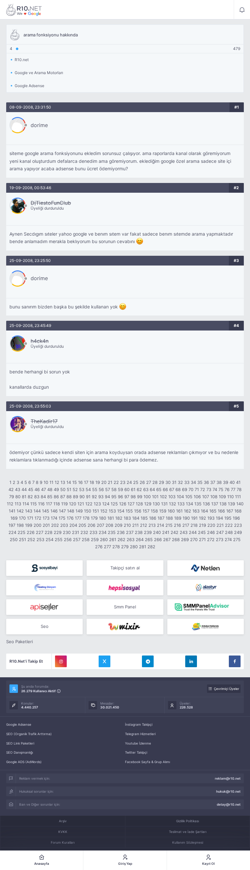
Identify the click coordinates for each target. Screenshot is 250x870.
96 (120, 496)
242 (174, 532)
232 (84, 532)
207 (100, 525)
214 (160, 525)
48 (49, 489)
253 (40, 539)
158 (154, 510)
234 (102, 532)
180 (102, 518)
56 (101, 489)
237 (129, 532)
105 (188, 496)
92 (94, 496)
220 (211, 525)
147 (62, 510)
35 (199, 482)
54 (88, 489)
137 (214, 503)
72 (202, 489)
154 (120, 510)
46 (37, 489)
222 (229, 525)
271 (202, 539)
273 (219, 539)
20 (103, 482)
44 (24, 489)
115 (33, 503)
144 (37, 510)
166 (221, 510)
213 (152, 525)
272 (211, 539)
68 (178, 489)
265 (149, 539)
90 (82, 496)
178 (86, 518)
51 (69, 489)
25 (135, 482)
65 (158, 489)
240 (157, 532)
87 (62, 496)
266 (158, 539)
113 (18, 503)
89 (75, 496)
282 (151, 546)
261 (112, 539)
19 (97, 482)
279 (125, 546)
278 (116, 546)
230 (67, 532)
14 (68, 482)
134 (189, 503)
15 (74, 482)
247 (220, 532)
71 (197, 489)
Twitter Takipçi (136, 752)
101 (155, 496)
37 (212, 482)
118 (56, 503)
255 (58, 539)
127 (131, 503)
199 (28, 525)
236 (121, 532)
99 (139, 496)
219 (202, 525)
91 (88, 496)
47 (43, 489)
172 (38, 518)
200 (37, 525)
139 (231, 503)
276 (99, 546)
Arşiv (63, 821)
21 (110, 482)
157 (146, 510)
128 (139, 503)
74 (215, 489)
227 (39, 532)
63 (145, 489)
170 (22, 518)
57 (107, 489)
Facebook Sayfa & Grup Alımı (147, 762)
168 (238, 510)
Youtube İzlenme (138, 743)
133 (181, 503)
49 (56, 489)
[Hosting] (205, 568)
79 (11, 496)
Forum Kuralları (63, 842)
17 (86, 482)
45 (30, 489)
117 (49, 503)
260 (104, 539)
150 (87, 510)
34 (193, 482)
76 (227, 489)
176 (70, 518)
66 (165, 489)
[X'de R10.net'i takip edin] (104, 661)
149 (79, 510)
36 (206, 482)
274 (228, 539)
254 (49, 539)
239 (148, 532)
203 (64, 525)
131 (164, 503)
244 (193, 532)
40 (232, 482)
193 (211, 518)
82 (30, 496)
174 (54, 518)
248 (229, 532)
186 (152, 518)
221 (220, 525)
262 (121, 539)
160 (171, 510)
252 (31, 539)
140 (239, 503)
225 (21, 532)
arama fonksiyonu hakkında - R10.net (24, 9)
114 (25, 503)
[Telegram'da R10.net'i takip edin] (148, 661)
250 (14, 539)
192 (202, 518)
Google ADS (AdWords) (24, 762)
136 (206, 503)
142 (20, 510)
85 (49, 496)
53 (81, 489)
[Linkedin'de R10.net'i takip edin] (191, 661)
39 (225, 482)
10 (46, 482)
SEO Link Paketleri (20, 743)
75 (220, 489)
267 (167, 539)
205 (82, 525)
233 (93, 532)
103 (171, 496)
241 (165, 532)
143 (28, 510)
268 (176, 539)
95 (114, 496)
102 (163, 496)
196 (236, 518)
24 (129, 482)
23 (122, 482)
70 (190, 489)
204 (73, 525)
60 (127, 489)
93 (101, 496)
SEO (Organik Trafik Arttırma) (29, 734)
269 (185, 539)
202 (55, 525)
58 (114, 489)
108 (213, 496)
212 (143, 525)
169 (14, 518)
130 (156, 503)
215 (169, 525)
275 (237, 539)
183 (127, 518)
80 (18, 496)
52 (75, 489)
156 (137, 510)
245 (202, 532)
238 (139, 532)
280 (134, 546)
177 (78, 518)
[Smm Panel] (44, 568)
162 (187, 510)
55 (94, 489)
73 (208, 489)
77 (233, 489)
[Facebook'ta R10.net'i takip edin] (235, 661)
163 (196, 510)
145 (45, 510)
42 (11, 489)
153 (112, 510)
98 (133, 496)
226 (31, 532)
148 (70, 510)
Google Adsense (18, 724)
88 (69, 496)
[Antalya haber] (205, 626)
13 (63, 482)
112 (10, 503)
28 (155, 482)
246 (211, 532)
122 (88, 503)
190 (186, 518)
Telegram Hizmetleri (140, 734)
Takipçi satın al (125, 567)
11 (51, 482)
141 (12, 510)
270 (194, 539)
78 (239, 489)
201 (46, 525)
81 (24, 496)
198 (20, 525)
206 (91, 525)
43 (17, 489)
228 (48, 532)
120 (72, 503)
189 (177, 518)
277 (107, 546)
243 (184, 532)
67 (171, 489)
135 (197, 503)
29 (161, 482)
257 (76, 539)
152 (103, 510)
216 (177, 525)
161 (179, 510)
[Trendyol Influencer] (125, 626)
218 (194, 525)
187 (161, 518)
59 (120, 489)
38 (219, 482)
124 (105, 503)
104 (180, 496)
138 (223, 503)
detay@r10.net (229, 804)
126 (122, 503)
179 (94, 518)
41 (238, 482)
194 (219, 518)
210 (127, 525)
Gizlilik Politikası (187, 821)
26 (142, 482)
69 (184, 489)
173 (46, 518)
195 (227, 518)
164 (204, 510)
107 (205, 496)
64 (152, 489)
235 (112, 532)
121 (80, 503)
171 (30, 518)
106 (197, 496)
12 (57, 482)
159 (162, 510)
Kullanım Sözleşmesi (187, 842)
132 (172, 503)
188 (169, 518)
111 (238, 496)
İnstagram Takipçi (138, 724)
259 (95, 539)
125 (114, 503)
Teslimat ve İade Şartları (187, 832)
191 (194, 518)
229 (58, 532)
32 (180, 482)
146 (54, 510)
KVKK (62, 832)
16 (80, 482)
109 (222, 496)
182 (118, 518)
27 (148, 482)
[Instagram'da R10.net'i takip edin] (61, 661)
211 (135, 525)
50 (62, 489)
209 (118, 525)
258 (86, 539)
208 (109, 525)
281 (142, 546)
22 (116, 482)
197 (11, 525)
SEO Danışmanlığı (19, 752)
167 (229, 510)
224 (12, 532)
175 (62, 518)
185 (144, 518)
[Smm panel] (205, 607)
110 (230, 496)
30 (168, 482)
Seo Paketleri (19, 641)
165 (212, 510)
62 (139, 489)
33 (186, 482)
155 (129, 510)
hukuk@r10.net (228, 791)
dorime (39, 125)
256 (68, 539)
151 (95, 510)
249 (238, 532)
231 (75, 532)
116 (41, 503)
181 (110, 518)
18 (92, 482)
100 (147, 496)
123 (97, 503)
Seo (45, 626)
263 (130, 539)
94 (107, 496)
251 (22, 539)
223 (238, 525)
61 (133, 489)
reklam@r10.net (228, 778)
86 (56, 496)
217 (185, 525)
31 (174, 482)
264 (140, 539)
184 (135, 518)
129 (147, 503)
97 (126, 496)
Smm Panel (125, 606)
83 (36, 496)
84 (43, 496)
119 (64, 503)
